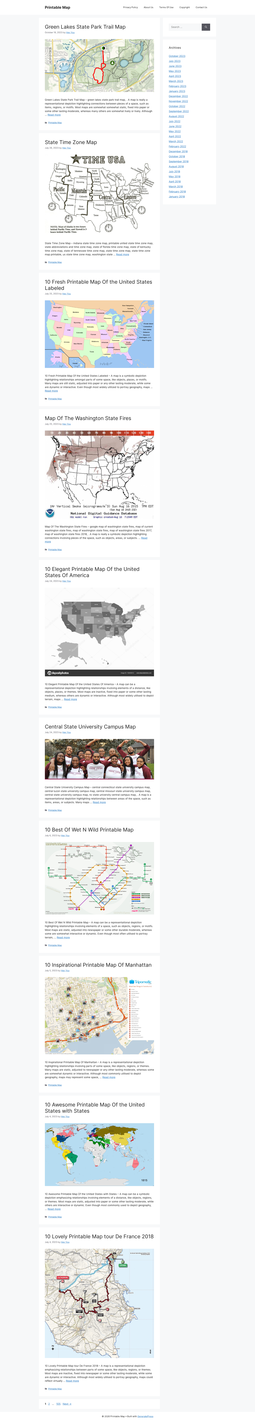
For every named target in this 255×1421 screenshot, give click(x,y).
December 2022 (178, 96)
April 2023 (175, 76)
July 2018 (174, 171)
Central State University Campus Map (90, 726)
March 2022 (176, 141)
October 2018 (177, 156)
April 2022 (175, 136)
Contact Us (201, 7)
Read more (54, 114)
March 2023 (176, 81)
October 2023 (177, 56)
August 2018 (176, 166)
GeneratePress (145, 1416)
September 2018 (178, 161)
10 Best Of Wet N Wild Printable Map (89, 830)
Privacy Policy (130, 7)
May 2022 (175, 131)
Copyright (184, 7)
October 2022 (177, 106)
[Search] (206, 27)
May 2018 (174, 176)
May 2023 (175, 71)
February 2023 (177, 86)
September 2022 (179, 111)
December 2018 (178, 151)
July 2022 (174, 121)
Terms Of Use (166, 7)
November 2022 (178, 101)
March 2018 (176, 186)
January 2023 (177, 91)
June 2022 (175, 126)
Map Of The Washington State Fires (88, 418)
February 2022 (177, 146)
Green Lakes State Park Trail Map (85, 27)
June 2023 (175, 66)
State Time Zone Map (71, 142)
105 (58, 1403)
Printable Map (57, 7)
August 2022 (176, 116)
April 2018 (175, 181)
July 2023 (174, 61)
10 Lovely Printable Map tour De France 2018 (99, 1236)
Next (67, 1403)
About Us (148, 7)
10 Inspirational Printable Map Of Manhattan (98, 965)
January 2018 (177, 196)
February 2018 (177, 191)
